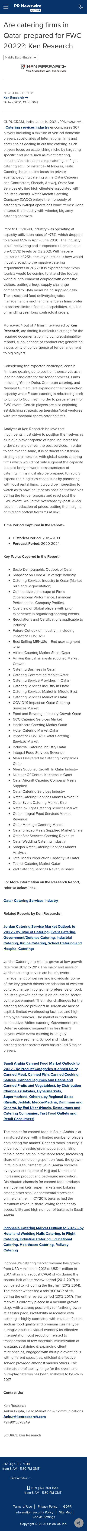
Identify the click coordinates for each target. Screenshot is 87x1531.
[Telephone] (81, 7)
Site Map (65, 1512)
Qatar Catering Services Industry (30, 900)
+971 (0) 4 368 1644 (16, 1464)
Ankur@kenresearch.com (24, 1416)
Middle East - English (19, 57)
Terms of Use (22, 1506)
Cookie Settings (44, 1517)
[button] (43, 68)
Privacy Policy (47, 1506)
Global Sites (19, 1478)
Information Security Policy (34, 1512)
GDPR (67, 1506)
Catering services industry (27, 127)
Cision (51, 1524)
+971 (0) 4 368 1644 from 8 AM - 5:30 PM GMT (42, 1490)
